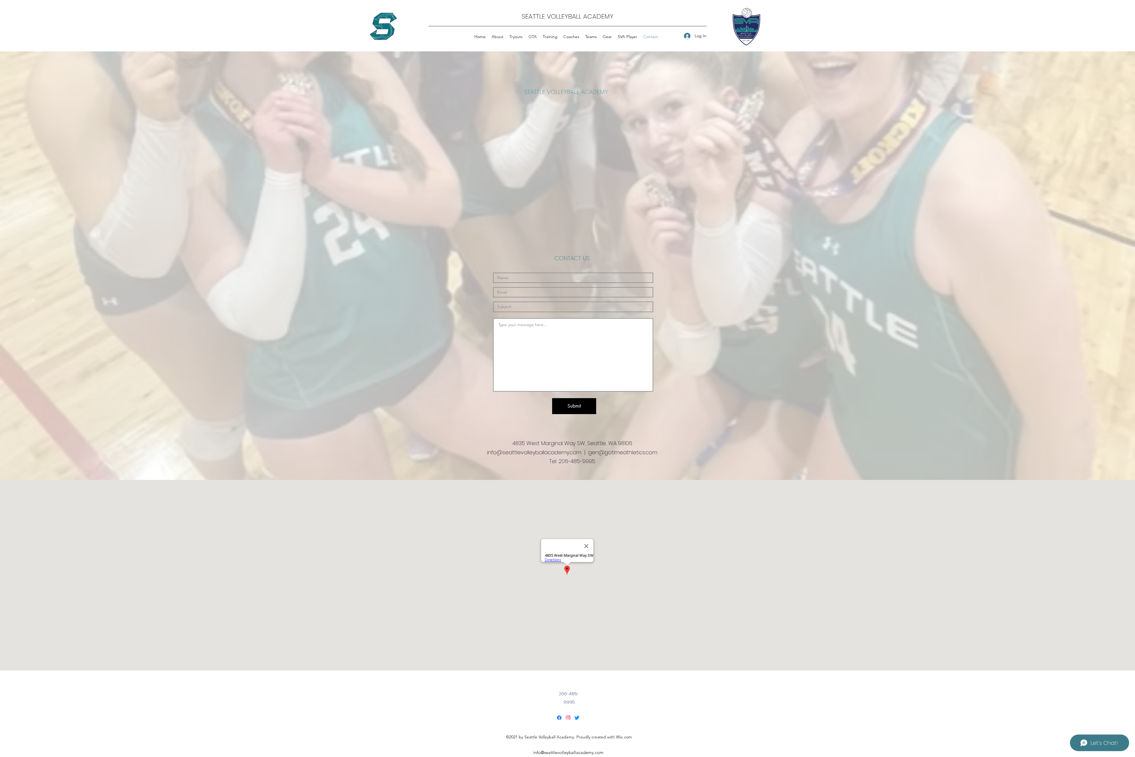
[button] (516, 36)
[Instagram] (568, 718)
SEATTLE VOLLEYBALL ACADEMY (567, 16)
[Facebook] (559, 718)
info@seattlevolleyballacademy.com (534, 452)
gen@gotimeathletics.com (622, 452)
